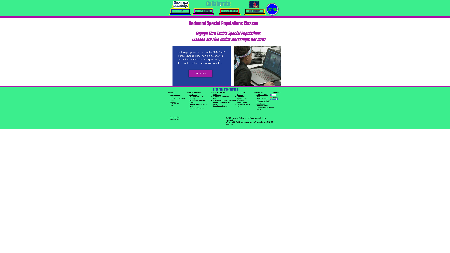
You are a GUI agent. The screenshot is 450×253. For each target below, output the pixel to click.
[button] (179, 11)
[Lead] (220, 5)
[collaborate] (218, 5)
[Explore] (217, 5)
